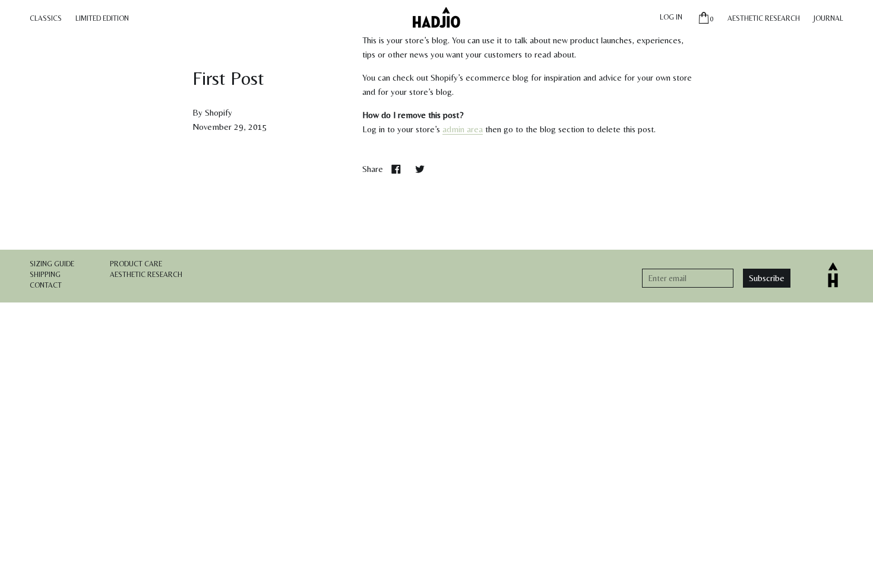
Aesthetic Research (764, 18)
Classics (46, 18)
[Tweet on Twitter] (420, 168)
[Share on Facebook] (396, 168)
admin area (462, 129)
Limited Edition (102, 18)
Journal (828, 18)
